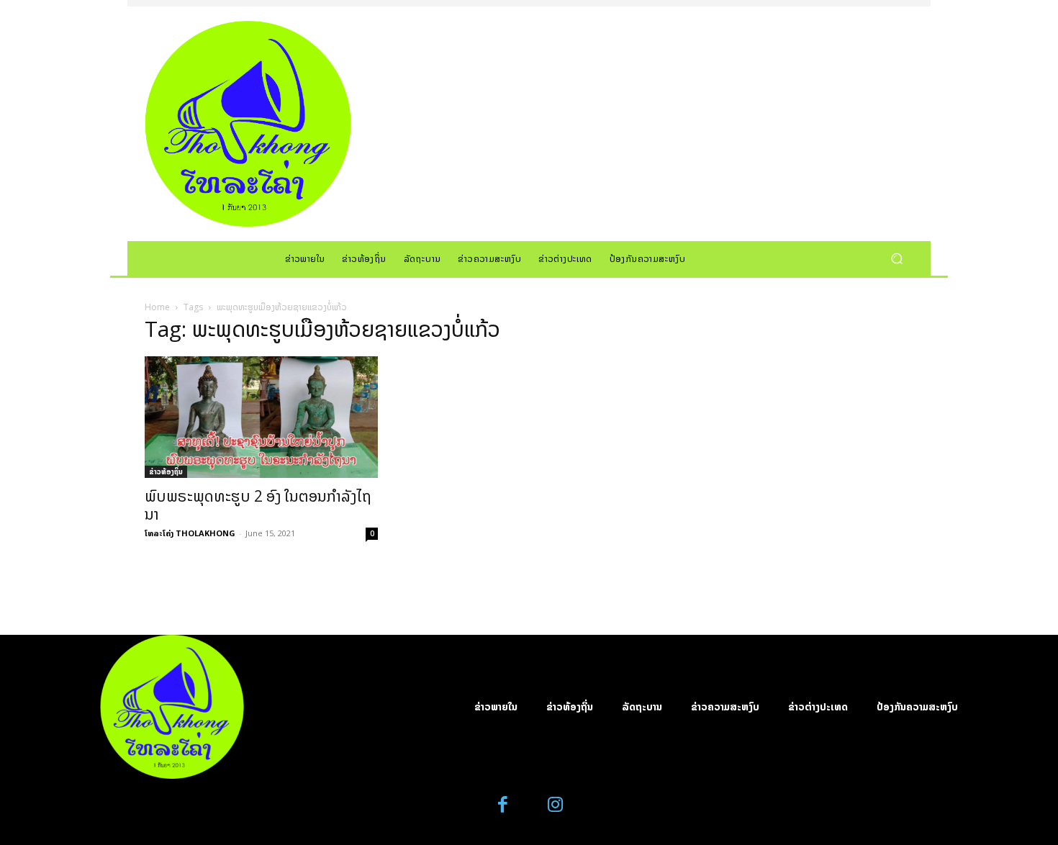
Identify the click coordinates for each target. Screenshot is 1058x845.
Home (157, 307)
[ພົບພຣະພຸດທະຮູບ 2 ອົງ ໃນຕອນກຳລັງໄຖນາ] (261, 417)
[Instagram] (555, 805)
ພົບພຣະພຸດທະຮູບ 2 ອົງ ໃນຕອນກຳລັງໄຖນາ (258, 505)
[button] (896, 258)
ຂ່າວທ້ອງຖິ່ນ (166, 471)
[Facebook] (503, 805)
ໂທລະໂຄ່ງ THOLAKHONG (190, 533)
